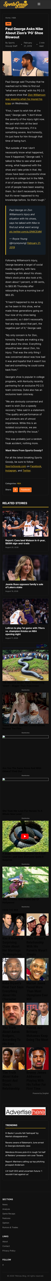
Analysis (6, 1209)
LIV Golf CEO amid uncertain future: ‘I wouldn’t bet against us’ (23, 1172)
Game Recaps (8, 1214)
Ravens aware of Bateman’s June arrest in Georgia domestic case (24, 1144)
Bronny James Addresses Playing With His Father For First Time (36, 1081)
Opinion (5, 1223)
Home (7, 18)
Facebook (35, 466)
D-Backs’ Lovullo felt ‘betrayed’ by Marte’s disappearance (22, 1135)
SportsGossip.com (15, 466)
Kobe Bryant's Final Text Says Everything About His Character (13, 991)
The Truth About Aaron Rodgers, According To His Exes (11, 1036)
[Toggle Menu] (39, 4)
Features (6, 1218)
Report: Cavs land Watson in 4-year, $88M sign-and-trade (25, 542)
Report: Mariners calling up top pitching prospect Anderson (24, 1163)
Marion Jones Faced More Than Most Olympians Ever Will (37, 991)
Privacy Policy (8, 1251)
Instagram (10, 470)
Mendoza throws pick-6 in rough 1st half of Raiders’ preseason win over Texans (25, 1154)
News (5, 1204)
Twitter (26, 470)
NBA (14, 18)
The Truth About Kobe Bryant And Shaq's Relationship (11, 1081)
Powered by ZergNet (41, 1093)
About (5, 1241)
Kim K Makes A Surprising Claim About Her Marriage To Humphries (12, 946)
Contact (6, 1246)
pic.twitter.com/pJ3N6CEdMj (25, 231)
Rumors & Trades (10, 1227)
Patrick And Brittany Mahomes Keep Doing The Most (37, 1034)
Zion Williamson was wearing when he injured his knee (25, 99)
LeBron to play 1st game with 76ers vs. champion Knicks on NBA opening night (25, 631)
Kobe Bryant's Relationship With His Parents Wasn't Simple (36, 946)
